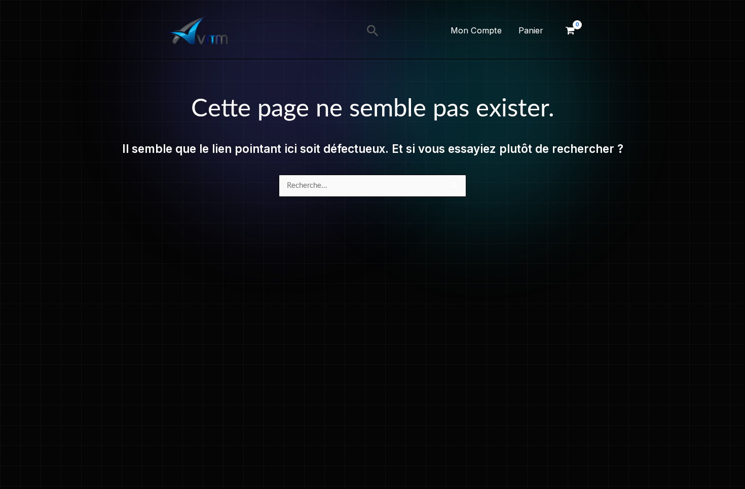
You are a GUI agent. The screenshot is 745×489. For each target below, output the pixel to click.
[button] (373, 30)
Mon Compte (476, 30)
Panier (530, 30)
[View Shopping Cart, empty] (570, 30)
